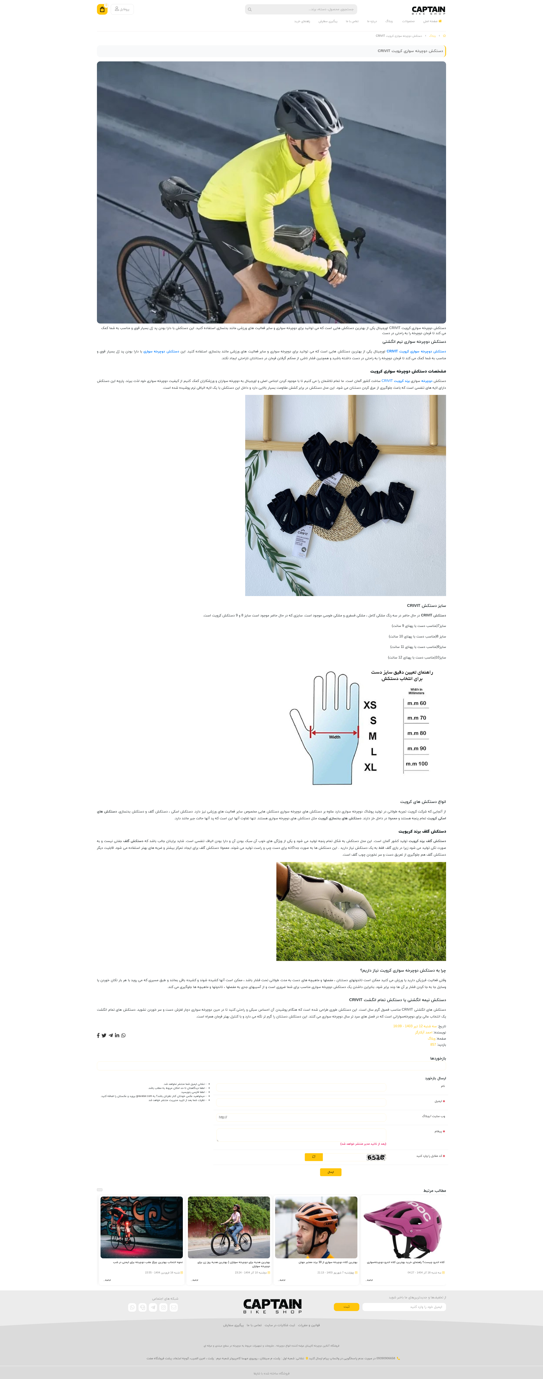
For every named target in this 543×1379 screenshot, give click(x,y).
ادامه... (369, 1280)
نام (443, 1086)
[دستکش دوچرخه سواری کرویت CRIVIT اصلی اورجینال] (271, 1304)
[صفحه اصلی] (444, 36)
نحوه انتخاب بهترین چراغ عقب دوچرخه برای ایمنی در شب (148, 1262)
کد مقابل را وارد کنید (429, 1156)
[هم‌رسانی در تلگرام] (111, 1036)
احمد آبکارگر (423, 1032)
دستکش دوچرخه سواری (161, 351)
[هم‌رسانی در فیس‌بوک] (98, 1036)
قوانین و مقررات (309, 1325)
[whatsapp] (132, 1307)
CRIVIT (396, 381)
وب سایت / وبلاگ (433, 1116)
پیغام (438, 1131)
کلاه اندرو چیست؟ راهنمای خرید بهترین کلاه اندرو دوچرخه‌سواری (406, 1262)
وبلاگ (389, 21)
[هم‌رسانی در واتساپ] (123, 1036)
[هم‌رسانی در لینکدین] (117, 1036)
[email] (174, 1307)
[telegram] (153, 1307)
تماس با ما (352, 21)
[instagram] (163, 1307)
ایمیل (438, 1101)
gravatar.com (144, 1096)
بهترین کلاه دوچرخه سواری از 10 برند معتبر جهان (328, 1262)
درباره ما (372, 21)
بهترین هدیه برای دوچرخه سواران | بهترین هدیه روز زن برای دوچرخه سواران (233, 1264)
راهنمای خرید (302, 21)
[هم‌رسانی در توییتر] (104, 1036)
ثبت (347, 1307)
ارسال (331, 1172)
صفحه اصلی (430, 21)
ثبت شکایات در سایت (280, 1325)
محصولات (408, 21)
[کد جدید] (314, 1157)
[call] (143, 1307)
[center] (250, 9)
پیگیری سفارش (328, 21)
